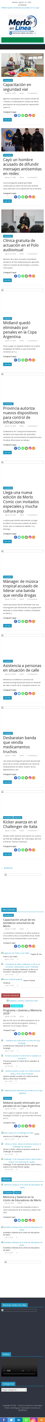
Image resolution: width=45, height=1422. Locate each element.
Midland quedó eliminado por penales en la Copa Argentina (20, 329)
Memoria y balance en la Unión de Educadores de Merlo (22, 1198)
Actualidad (8, 80)
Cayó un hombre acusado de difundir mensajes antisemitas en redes (22, 166)
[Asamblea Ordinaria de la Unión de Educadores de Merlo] (21, 1227)
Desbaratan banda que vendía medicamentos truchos (19, 744)
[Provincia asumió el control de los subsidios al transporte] (21, 1056)
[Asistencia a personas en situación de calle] (22, 635)
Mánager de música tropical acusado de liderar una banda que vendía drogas (20, 588)
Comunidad (8, 404)
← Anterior (7, 867)
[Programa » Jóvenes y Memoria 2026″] (22, 1001)
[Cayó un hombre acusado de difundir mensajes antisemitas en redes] (22, 129)
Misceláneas (8, 915)
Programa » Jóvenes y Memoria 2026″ (22, 1011)
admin (22, 93)
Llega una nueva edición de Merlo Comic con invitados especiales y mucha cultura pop (21, 502)
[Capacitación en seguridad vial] (22, 54)
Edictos (17, 1193)
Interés (6, 1006)
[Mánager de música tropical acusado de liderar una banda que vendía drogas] (22, 551)
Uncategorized (17, 1006)
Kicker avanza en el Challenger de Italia (20, 824)
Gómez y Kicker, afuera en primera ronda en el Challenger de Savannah (21, 1150)
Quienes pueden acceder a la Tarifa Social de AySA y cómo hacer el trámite (20, 1077)
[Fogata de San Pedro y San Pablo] (15, 953)
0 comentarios (32, 93)
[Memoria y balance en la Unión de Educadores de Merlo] (22, 1185)
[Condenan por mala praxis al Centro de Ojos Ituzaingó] (21, 1040)
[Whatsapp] (22, 115)
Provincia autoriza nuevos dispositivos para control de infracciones (20, 415)
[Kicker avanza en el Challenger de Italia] (22, 792)
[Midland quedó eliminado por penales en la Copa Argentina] (22, 290)
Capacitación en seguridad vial (17, 87)
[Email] (26, 115)
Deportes (7, 318)
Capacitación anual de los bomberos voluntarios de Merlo (19, 923)
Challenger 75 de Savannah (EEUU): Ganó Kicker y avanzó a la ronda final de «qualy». (22, 1165)
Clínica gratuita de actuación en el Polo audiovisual (21, 245)
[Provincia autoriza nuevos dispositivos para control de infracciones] (22, 374)
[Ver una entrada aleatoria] (41, 46)
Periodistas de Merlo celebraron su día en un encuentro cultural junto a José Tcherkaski (20, 970)
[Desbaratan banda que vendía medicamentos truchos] (22, 707)
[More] (33, 115)
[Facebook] (15, 115)
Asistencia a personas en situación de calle (22, 668)
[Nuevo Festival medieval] (11, 979)
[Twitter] (19, 115)
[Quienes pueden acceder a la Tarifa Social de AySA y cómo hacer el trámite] (21, 1071)
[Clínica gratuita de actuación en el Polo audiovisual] (22, 211)
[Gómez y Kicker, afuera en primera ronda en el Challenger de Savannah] (21, 1144)
